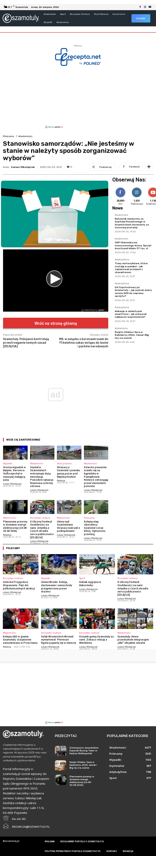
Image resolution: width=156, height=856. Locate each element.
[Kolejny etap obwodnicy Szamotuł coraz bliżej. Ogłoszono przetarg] (96, 507)
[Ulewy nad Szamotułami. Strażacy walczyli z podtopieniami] (69, 507)
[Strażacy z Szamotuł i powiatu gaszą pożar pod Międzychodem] (69, 453)
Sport (82, 578)
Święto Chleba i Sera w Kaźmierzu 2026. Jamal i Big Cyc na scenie (132, 335)
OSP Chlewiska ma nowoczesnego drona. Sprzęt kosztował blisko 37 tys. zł (133, 245)
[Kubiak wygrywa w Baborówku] (97, 564)
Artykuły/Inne (122, 260)
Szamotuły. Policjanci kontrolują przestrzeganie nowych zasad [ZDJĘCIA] (26, 342)
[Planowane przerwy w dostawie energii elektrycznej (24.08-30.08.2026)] (15, 507)
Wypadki (7, 463)
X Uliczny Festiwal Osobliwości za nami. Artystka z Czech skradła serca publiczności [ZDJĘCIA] (42, 529)
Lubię (120, 188)
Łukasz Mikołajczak (23, 167)
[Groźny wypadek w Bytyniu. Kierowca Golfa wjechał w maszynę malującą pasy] (15, 453)
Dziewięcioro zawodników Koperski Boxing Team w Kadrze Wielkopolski (84, 751)
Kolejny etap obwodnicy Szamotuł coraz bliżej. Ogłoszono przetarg (94, 528)
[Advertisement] (78, 96)
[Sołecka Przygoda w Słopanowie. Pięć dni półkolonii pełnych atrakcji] (21, 564)
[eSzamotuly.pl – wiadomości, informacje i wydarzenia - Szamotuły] (20, 18)
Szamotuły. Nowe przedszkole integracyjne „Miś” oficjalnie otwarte (133, 639)
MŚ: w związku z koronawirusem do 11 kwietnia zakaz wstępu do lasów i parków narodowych (83, 342)
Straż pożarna (64, 463)
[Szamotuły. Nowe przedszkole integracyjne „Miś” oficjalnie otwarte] (135, 618)
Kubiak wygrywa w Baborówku (90, 583)
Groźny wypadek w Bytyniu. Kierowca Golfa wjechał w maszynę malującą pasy (14, 473)
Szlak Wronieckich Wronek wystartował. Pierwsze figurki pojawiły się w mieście (58, 639)
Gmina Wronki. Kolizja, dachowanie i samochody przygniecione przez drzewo (56, 586)
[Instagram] (145, 7)
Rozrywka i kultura (40, 518)
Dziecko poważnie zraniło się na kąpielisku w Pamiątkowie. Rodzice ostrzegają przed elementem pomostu (96, 477)
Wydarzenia (121, 328)
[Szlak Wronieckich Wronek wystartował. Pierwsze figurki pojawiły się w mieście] (59, 618)
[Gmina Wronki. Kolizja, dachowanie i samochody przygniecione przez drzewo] (59, 564)
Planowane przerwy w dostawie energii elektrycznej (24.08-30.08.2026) (15, 526)
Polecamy (8, 136)
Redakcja (61, 480)
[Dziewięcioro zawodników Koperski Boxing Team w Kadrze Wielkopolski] (60, 751)
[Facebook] (140, 7)
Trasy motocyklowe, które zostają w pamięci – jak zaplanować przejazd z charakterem (131, 268)
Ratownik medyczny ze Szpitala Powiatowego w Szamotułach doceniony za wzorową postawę (132, 223)
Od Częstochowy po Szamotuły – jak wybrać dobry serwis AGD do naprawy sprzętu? (133, 291)
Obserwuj (137, 188)
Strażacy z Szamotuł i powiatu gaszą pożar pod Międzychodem (68, 472)
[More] (149, 167)
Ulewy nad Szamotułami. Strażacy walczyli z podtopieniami (68, 526)
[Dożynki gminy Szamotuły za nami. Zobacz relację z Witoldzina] (97, 618)
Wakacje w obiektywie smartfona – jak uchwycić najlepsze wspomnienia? (131, 314)
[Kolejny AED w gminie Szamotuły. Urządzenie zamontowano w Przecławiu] (21, 618)
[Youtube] (149, 7)
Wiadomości (25, 136)
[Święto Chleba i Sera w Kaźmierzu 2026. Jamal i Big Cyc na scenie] (60, 765)
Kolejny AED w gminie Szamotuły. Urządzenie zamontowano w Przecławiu (20, 639)
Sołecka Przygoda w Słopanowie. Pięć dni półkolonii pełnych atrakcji (19, 585)
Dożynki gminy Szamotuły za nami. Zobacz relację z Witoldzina (96, 639)
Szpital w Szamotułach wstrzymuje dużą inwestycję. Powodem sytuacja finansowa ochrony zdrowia (41, 477)
